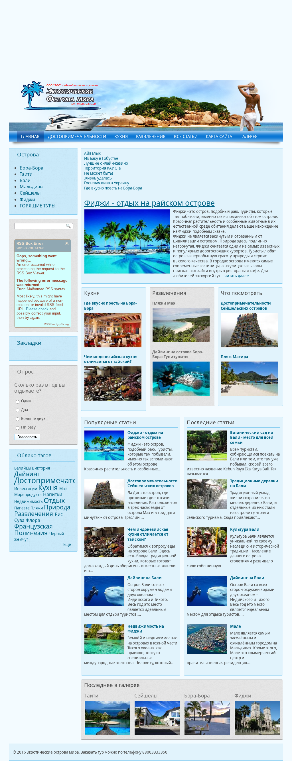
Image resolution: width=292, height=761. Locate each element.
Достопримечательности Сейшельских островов (246, 306)
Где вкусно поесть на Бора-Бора (113, 188)
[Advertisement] (146, 40)
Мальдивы (31, 186)
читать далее (236, 275)
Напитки (52, 494)
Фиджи (242, 695)
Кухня (121, 136)
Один (26, 400)
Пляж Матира (234, 356)
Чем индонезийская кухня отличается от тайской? (110, 359)
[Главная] (61, 108)
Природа (57, 507)
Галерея (248, 136)
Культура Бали (244, 529)
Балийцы (23, 468)
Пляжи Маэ (163, 303)
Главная (30, 136)
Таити (91, 695)
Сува (20, 520)
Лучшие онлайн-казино (106, 163)
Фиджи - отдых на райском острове (149, 203)
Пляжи (37, 508)
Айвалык (92, 153)
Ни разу (28, 427)
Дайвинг (27, 474)
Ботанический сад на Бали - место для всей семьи (251, 437)
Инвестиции (26, 488)
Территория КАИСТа (102, 168)
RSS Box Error (30, 243)
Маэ (63, 488)
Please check (37, 309)
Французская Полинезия (33, 529)
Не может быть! (98, 173)
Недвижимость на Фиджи (145, 629)
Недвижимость (29, 501)
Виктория (41, 468)
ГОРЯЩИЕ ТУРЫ (38, 206)
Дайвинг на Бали (144, 577)
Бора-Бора (197, 695)
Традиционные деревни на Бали (254, 483)
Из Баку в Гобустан (101, 158)
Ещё (67, 544)
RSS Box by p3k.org (56, 324)
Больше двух (33, 418)
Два (24, 409)
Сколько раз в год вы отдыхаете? (39, 387)
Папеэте (22, 508)
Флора (33, 520)
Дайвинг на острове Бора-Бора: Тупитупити (177, 354)
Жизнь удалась (98, 178)
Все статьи (186, 136)
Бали (25, 180)
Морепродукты (28, 494)
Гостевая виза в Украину (106, 182)
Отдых (54, 500)
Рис (59, 514)
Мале (235, 626)
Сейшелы (145, 695)
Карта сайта (219, 136)
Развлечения (150, 136)
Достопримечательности (77, 136)
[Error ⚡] (67, 244)
